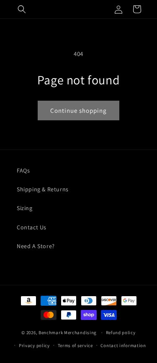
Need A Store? (36, 246)
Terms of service (75, 345)
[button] (22, 9)
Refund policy (121, 332)
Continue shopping (78, 110)
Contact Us (31, 227)
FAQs (23, 170)
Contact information (123, 345)
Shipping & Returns (43, 189)
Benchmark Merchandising (68, 332)
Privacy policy (34, 345)
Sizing (25, 208)
